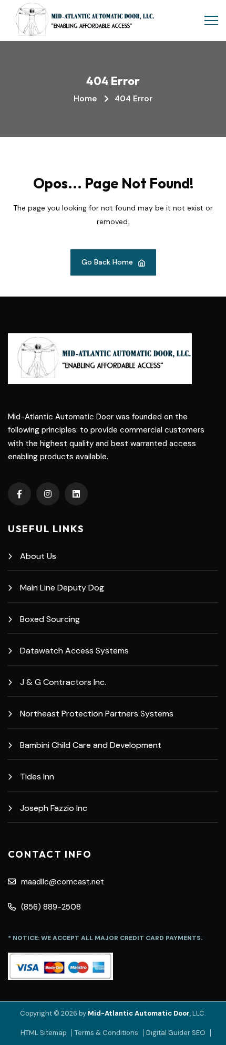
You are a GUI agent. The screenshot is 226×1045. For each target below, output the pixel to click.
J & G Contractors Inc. (63, 682)
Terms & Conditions (106, 1032)
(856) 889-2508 (51, 907)
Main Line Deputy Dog (62, 587)
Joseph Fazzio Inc (53, 808)
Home (85, 98)
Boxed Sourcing (50, 619)
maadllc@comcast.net (62, 882)
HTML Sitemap (43, 1032)
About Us (38, 556)
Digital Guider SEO (176, 1032)
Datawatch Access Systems (74, 650)
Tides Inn (37, 776)
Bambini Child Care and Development (90, 745)
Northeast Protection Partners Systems (96, 713)
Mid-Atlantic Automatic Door (139, 1013)
